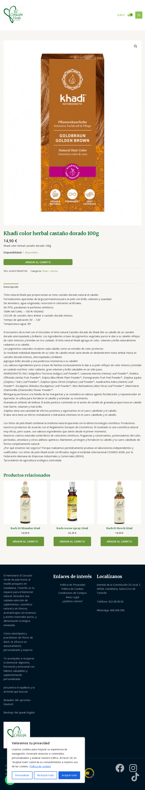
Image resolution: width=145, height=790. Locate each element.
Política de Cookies (72, 588)
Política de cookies (40, 766)
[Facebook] (119, 768)
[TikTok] (135, 776)
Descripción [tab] (11, 286)
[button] (135, 46)
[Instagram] (133, 768)
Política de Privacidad (72, 584)
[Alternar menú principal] (138, 15)
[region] (46, 760)
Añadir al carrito (38, 262)
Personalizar (22, 775)
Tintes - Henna (50, 271)
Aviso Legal (72, 597)
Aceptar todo (69, 775)
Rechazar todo (45, 775)
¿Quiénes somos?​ (72, 601)
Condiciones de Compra (72, 593)
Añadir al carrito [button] (25, 541)
